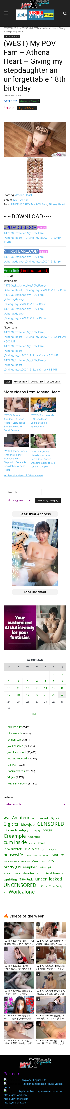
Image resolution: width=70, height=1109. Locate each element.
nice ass (25, 861)
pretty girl (12, 867)
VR (5, 892)
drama (41, 843)
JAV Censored (15, 746)
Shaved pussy (12, 873)
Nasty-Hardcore (11, 861)
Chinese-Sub (15, 733)
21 (45, 694)
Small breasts (54, 873)
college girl (24, 830)
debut (32, 843)
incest (28, 855)
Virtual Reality (55, 886)
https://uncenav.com (16, 1102)
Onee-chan (38, 861)
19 (27, 694)
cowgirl (48, 830)
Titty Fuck (26, 879)
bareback (43, 818)
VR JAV (11, 777)
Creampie (15, 836)
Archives (8, 797)
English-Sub (14, 739)
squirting (10, 879)
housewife (13, 855)
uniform (43, 886)
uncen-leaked (48, 879)
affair (7, 818)
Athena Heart (29, 101)
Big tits (11, 824)
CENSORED (50, 824)
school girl (45, 867)
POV (51, 861)
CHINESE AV (15, 727)
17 (8, 694)
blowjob (28, 824)
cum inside (15, 842)
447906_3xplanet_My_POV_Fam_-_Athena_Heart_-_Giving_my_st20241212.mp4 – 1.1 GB (34, 237)
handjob (51, 849)
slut (40, 873)
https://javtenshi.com (16, 1098)
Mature (58, 855)
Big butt (55, 818)
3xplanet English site (34, 1079)
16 (62, 688)
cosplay (36, 830)
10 (8, 688)
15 (53, 688)
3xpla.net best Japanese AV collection (40, 1091)
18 (18, 694)
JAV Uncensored (17, 752)
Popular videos (16, 771)
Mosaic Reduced (17, 758)
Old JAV (12, 764)
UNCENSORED (20, 204)
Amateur (21, 817)
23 (62, 694)
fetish (35, 849)
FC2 (27, 849)
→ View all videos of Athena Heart (23, 475)
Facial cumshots (13, 849)
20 (37, 694)
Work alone (22, 892)
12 (27, 688)
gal (43, 849)
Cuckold (34, 836)
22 (53, 694)
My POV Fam (27, 108)
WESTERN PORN (11, 28)
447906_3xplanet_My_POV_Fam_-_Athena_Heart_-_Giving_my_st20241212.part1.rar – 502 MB (35, 336)
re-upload (30, 867)
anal (34, 818)
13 (37, 688)
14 (45, 688)
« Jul (33, 713)
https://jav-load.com (15, 1094)
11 (18, 688)
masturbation (41, 855)
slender (28, 873)
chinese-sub (10, 830)
